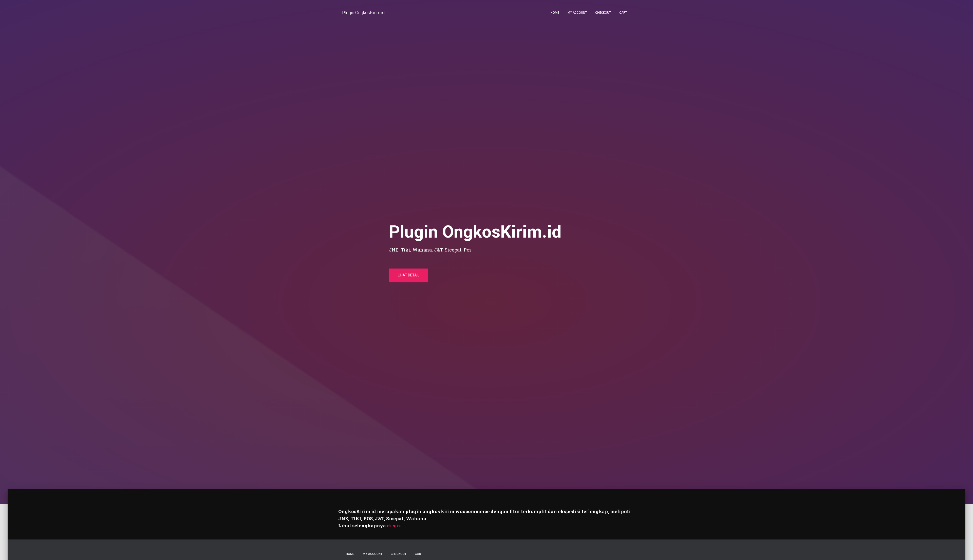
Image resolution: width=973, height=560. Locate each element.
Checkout (603, 12)
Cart (623, 12)
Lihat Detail (408, 275)
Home (555, 12)
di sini (394, 526)
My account (577, 12)
